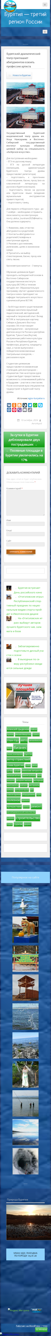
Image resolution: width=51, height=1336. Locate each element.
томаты (9, 824)
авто (24, 740)
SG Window (41, 1329)
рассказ (26, 807)
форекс (27, 824)
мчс (31, 790)
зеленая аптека (14, 775)
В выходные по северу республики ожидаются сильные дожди (24, 664)
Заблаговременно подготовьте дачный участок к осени (25, 651)
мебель (10, 790)
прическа (25, 800)
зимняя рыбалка (29, 775)
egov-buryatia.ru (36, 398)
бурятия (28, 754)
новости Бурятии (13, 794)
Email (9, 530)
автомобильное (35, 741)
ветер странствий (18, 759)
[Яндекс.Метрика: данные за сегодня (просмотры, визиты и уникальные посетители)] (9, 1334)
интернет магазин (24, 780)
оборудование (28, 794)
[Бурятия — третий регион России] (10, 6)
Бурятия (10, 734)
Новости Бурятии (22, 75)
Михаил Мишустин (23, 734)
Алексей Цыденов (18, 729)
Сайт (8, 540)
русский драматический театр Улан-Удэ (21, 812)
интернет (10, 780)
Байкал (34, 729)
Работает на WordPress (28, 1325)
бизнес (20, 747)
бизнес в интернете (14, 754)
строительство (28, 817)
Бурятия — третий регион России (25, 18)
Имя (8, 520)
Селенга (36, 734)
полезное (13, 800)
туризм (18, 824)
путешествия (14, 806)
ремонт (36, 806)
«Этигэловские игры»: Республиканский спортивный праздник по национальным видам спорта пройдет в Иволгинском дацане (25, 605)
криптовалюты (12, 785)
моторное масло (22, 790)
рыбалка (10, 818)
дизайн (17, 771)
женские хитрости (32, 770)
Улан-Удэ (13, 740)
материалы (34, 785)
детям (9, 771)
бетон (9, 748)
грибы (28, 765)
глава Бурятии (15, 765)
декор (34, 765)
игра (39, 775)
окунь (39, 795)
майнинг (23, 785)
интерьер (38, 780)
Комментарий (14, 488)
